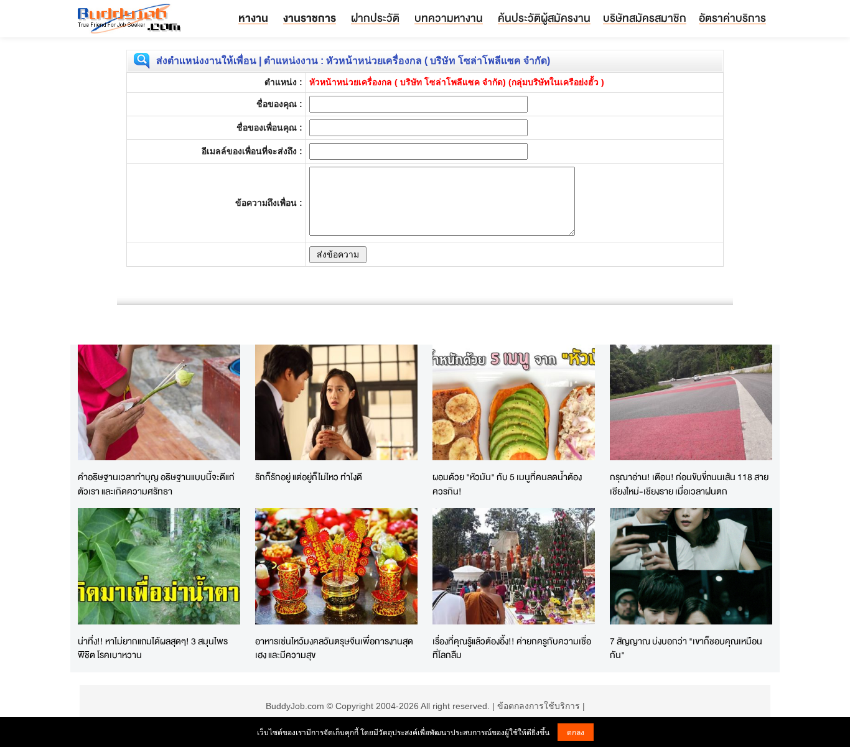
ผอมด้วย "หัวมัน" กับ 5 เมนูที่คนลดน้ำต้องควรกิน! (507, 484)
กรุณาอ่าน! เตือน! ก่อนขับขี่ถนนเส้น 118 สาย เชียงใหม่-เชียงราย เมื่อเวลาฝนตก (689, 484)
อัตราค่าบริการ (732, 17)
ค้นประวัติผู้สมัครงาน (544, 17)
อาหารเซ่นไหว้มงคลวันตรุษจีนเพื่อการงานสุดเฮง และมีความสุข (334, 648)
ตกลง (575, 731)
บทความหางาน (448, 17)
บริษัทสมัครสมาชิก (644, 17)
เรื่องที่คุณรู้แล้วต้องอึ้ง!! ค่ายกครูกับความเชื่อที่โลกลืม (511, 648)
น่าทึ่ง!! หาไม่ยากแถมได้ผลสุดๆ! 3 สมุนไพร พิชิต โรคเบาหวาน (153, 648)
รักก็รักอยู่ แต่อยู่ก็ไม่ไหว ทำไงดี (308, 477)
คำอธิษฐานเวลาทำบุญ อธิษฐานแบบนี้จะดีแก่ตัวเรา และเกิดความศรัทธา (156, 484)
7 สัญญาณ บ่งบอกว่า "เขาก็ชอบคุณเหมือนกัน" (686, 648)
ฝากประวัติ (375, 17)
